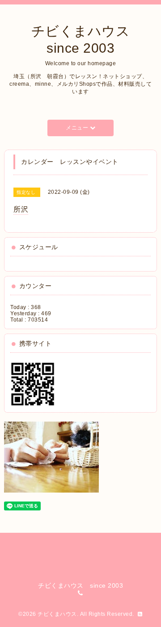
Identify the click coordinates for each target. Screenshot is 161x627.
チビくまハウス (57, 614)
